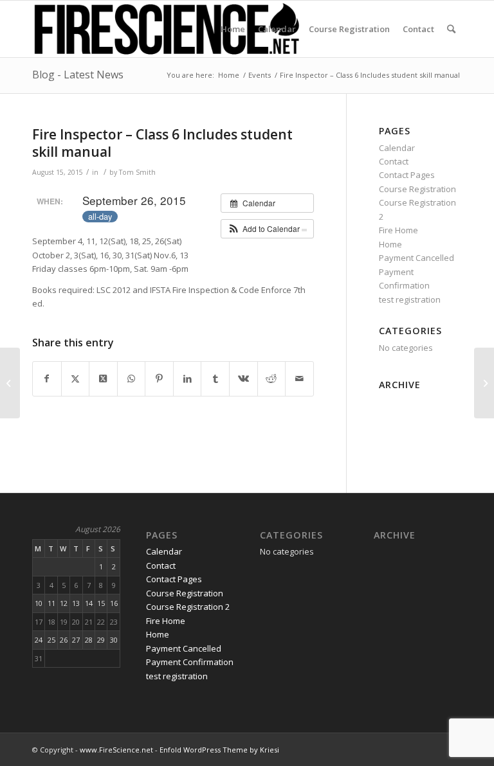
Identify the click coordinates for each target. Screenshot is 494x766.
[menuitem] (233, 29)
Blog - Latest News (78, 74)
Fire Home (398, 230)
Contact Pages (407, 175)
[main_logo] (167, 29)
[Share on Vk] (243, 378)
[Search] (451, 29)
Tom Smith (137, 172)
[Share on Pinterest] (159, 378)
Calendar (397, 148)
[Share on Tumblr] (215, 378)
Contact (393, 161)
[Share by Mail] (299, 378)
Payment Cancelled (416, 257)
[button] (267, 229)
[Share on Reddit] (272, 378)
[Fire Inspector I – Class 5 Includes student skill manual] (10, 383)
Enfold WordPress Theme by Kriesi (219, 749)
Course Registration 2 (188, 606)
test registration (410, 299)
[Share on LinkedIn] (187, 378)
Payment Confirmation (189, 662)
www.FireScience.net (116, 749)
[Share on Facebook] (47, 378)
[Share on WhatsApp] (131, 378)
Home (390, 244)
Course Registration (417, 189)
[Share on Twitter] (75, 378)
